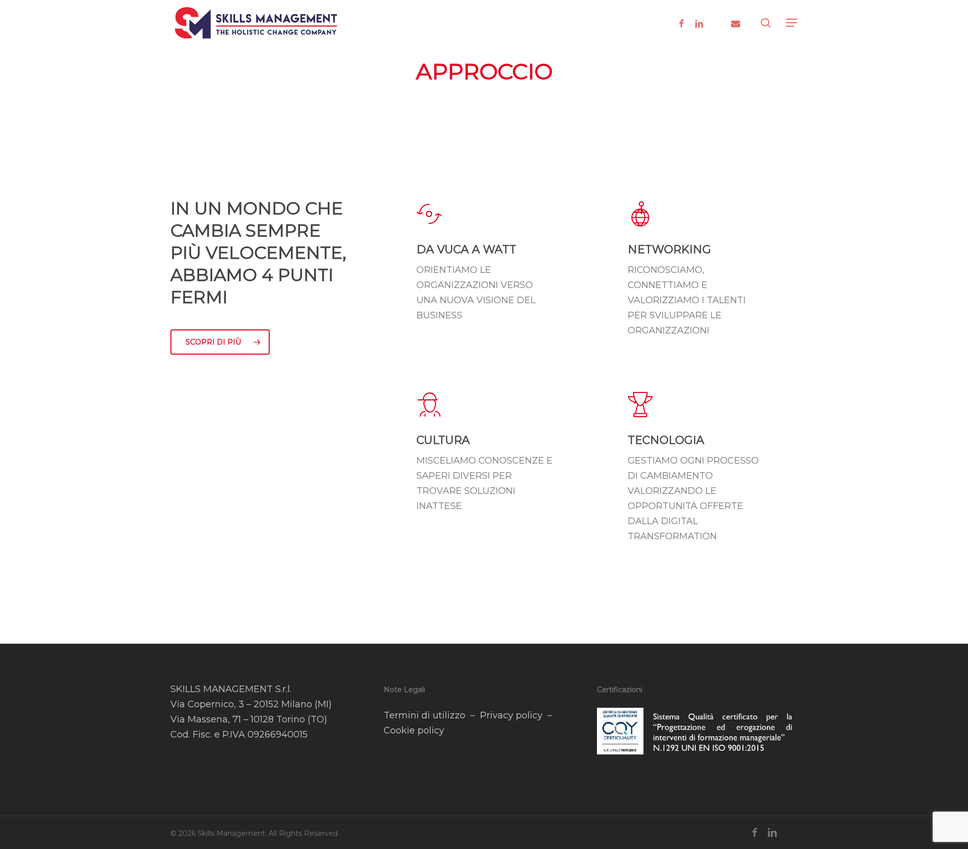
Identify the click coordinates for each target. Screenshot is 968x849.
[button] (792, 23)
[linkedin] (699, 22)
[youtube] (717, 22)
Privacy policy (511, 715)
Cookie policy (414, 730)
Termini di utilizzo (424, 715)
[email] (736, 22)
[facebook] (681, 22)
